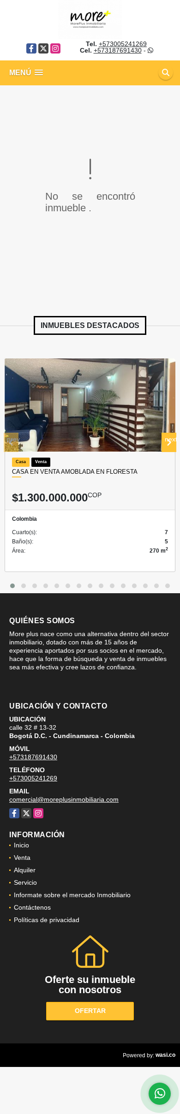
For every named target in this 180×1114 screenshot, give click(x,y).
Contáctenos (32, 907)
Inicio (21, 845)
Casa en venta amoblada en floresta (75, 471)
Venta (22, 857)
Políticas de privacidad (46, 919)
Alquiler (25, 870)
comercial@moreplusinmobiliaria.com (64, 799)
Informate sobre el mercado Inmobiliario (72, 895)
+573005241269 (123, 44)
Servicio (25, 882)
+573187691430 (118, 50)
